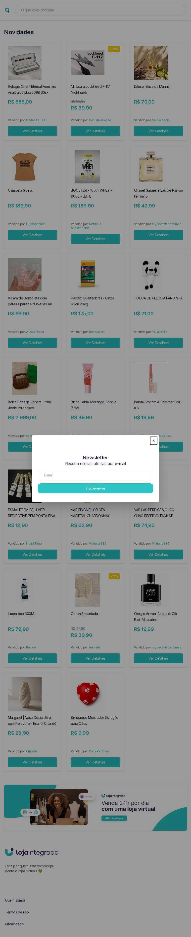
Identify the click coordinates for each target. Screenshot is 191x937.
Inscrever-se (95, 488)
